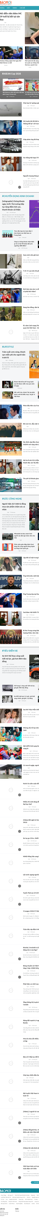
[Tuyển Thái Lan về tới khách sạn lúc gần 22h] (11, 899)
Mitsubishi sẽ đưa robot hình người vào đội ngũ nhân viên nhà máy (24, 536)
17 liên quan (31, 614)
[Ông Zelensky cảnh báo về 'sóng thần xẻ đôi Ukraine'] (11, 582)
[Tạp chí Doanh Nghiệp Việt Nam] (3, 664)
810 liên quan (32, 596)
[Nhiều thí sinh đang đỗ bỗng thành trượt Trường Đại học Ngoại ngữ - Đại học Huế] (11, 808)
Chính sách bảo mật (4, 1214)
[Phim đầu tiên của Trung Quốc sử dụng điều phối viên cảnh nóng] (11, 412)
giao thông (3, 1195)
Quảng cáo (2, 1215)
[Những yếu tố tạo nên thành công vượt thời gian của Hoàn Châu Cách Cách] (11, 734)
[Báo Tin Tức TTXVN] (26, 67)
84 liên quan (33, 560)
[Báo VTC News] (25, 160)
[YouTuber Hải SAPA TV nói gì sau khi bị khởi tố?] (11, 618)
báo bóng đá (27, 1203)
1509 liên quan (24, 248)
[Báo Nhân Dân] (3, 212)
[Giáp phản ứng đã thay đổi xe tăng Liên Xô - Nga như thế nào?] (11, 145)
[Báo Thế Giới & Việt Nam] (24, 635)
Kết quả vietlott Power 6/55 (19, 1197)
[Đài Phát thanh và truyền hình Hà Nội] (4, 512)
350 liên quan (33, 635)
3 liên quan (32, 932)
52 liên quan (33, 859)
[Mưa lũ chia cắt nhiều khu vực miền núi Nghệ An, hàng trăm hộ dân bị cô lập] (11, 1045)
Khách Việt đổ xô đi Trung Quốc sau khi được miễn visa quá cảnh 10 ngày (24, 384)
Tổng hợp (17, 1211)
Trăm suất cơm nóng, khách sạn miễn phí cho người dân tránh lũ (13, 355)
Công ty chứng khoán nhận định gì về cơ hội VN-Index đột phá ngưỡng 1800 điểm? (24, 244)
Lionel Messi (12, 1203)
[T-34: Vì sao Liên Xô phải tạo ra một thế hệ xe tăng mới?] (11, 277)
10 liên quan (32, 970)
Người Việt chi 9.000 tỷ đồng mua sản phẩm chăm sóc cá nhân (14, 507)
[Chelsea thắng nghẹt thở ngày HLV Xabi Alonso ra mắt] (11, 52)
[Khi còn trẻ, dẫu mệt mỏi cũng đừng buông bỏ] (11, 430)
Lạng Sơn (37, 1201)
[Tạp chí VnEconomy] (15, 248)
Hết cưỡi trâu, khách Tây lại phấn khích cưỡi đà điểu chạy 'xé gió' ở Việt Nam (24, 394)
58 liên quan (33, 1150)
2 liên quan (32, 105)
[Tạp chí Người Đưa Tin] (24, 105)
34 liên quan (35, 96)
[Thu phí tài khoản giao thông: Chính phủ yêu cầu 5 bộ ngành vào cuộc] (11, 485)
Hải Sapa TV (10, 1195)
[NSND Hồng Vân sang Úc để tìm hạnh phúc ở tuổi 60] (11, 862)
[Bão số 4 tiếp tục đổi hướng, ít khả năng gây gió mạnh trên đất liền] (11, 1063)
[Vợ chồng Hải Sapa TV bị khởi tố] (11, 164)
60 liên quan (35, 751)
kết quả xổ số (4, 1203)
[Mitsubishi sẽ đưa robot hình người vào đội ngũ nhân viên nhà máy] (7, 536)
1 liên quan (24, 237)
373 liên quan (32, 895)
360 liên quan (34, 1007)
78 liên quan (33, 825)
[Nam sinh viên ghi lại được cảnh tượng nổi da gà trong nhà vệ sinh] (11, 261)
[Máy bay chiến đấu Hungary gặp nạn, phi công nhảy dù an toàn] (11, 1081)
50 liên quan (32, 126)
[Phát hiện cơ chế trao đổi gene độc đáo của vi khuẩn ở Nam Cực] (11, 990)
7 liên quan (31, 142)
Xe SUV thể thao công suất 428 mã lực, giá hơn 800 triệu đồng (14, 659)
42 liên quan (34, 1025)
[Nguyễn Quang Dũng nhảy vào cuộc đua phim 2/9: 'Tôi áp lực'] (11, 182)
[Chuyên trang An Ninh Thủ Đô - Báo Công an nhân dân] (24, 142)
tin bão (36, 1199)
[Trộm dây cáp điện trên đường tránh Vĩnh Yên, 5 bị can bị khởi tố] (11, 935)
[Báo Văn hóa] (26, 96)
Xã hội (33, 1203)
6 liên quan (34, 447)
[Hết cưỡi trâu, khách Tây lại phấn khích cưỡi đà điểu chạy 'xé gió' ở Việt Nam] (7, 395)
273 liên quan (34, 1059)
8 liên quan (32, 310)
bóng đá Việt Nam (13, 1201)
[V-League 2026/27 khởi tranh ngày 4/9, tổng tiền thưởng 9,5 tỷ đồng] (11, 917)
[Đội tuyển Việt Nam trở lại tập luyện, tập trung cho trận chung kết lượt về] (11, 1099)
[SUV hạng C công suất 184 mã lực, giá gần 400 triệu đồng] (7, 688)
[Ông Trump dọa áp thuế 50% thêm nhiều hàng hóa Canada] (11, 600)
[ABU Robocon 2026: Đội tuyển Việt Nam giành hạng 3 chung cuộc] (13, 85)
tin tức (2, 1199)
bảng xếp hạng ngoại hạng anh (26, 1201)
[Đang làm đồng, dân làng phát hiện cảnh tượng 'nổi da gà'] (11, 313)
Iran (7, 1199)
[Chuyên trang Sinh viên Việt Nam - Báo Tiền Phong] (15, 550)
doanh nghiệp (19, 1203)
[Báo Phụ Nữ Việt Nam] (25, 751)
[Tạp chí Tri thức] (3, 360)
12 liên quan (11, 96)
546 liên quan (32, 952)
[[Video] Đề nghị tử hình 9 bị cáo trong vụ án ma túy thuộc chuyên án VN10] (11, 826)
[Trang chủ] (5, 3)
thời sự (28, 1197)
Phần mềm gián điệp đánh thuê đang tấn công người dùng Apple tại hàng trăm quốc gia (24, 546)
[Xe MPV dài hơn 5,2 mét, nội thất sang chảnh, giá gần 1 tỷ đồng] (7, 699)
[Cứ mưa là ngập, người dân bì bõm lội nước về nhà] (11, 771)
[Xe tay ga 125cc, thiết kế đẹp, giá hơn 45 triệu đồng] (11, 844)
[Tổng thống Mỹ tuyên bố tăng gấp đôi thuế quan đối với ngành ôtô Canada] (11, 1008)
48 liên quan (34, 160)
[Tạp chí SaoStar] (25, 560)
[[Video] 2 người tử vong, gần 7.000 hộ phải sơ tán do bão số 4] (11, 1118)
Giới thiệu (2, 1211)
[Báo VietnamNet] (1, 22)
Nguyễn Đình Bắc (13, 1199)
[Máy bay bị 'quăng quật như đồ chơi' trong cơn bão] (11, 109)
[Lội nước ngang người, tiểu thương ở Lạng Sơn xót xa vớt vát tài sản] (11, 881)
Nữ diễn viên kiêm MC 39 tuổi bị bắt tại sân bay (11, 16)
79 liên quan (12, 512)
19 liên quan (33, 178)
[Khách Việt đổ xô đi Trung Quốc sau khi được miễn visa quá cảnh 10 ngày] (7, 384)
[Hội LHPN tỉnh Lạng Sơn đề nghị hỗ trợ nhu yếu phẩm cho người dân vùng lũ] (11, 752)
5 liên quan (33, 481)
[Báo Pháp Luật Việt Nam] (24, 932)
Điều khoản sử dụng (4, 1212)
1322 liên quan (33, 840)
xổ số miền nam (29, 1199)
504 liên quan (33, 294)
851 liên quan (24, 690)
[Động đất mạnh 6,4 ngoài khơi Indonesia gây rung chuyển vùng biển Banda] (11, 1026)
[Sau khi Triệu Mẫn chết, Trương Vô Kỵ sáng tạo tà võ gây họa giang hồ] (11, 716)
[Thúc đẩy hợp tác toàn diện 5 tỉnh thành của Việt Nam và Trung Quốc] (7, 233)
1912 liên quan (13, 212)
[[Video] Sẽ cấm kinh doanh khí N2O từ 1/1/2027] (11, 1154)
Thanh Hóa (21, 1199)
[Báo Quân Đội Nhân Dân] (25, 330)
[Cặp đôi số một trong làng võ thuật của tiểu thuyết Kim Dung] (11, 564)
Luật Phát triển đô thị (6, 1197)
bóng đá (33, 1195)
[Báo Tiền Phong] (25, 178)
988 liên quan (34, 330)
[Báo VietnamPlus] (16, 540)
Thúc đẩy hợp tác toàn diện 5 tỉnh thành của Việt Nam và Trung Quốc (23, 233)
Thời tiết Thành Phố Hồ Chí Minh (22, 1195)
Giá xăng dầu (4, 1201)
